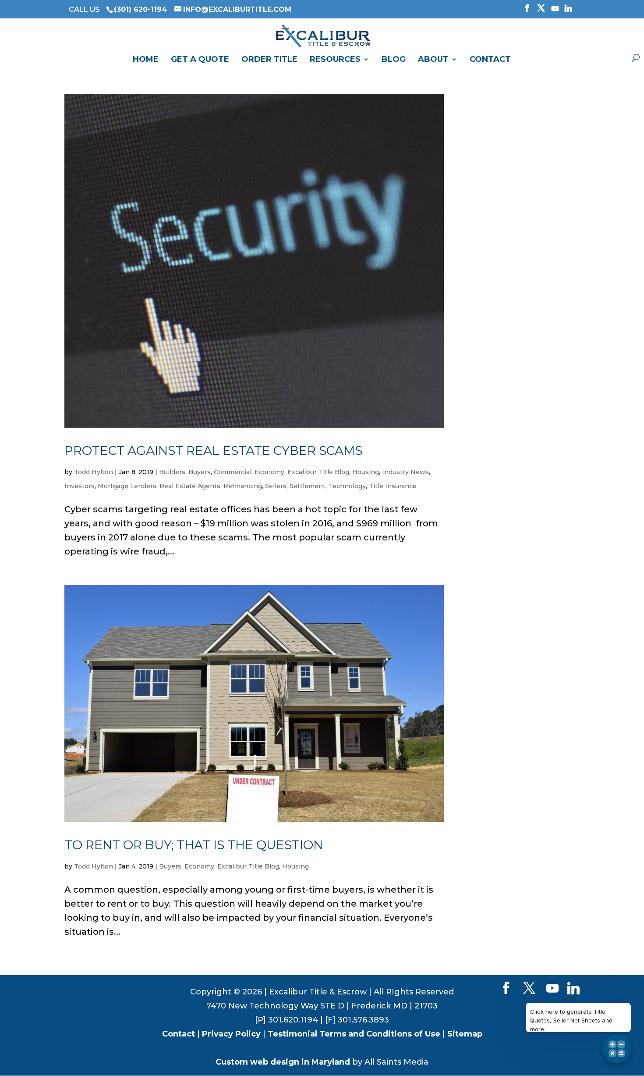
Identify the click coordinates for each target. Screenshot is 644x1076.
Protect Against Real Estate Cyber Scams (213, 450)
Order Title (269, 60)
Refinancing (242, 486)
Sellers (276, 486)
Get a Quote (200, 60)
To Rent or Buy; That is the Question (193, 844)
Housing (365, 472)
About (433, 60)
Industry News (405, 472)
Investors (79, 486)
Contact (490, 60)
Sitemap (464, 1034)
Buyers (199, 472)
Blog (394, 60)
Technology (347, 486)
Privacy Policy (231, 1034)
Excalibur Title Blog (318, 472)
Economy (269, 472)
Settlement (308, 486)
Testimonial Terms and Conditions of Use (354, 1034)
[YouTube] (555, 11)
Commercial (232, 472)
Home (146, 60)
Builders (172, 472)
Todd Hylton (93, 472)
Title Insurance (393, 486)
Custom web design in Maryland (283, 1062)
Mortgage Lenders (127, 486)
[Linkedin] (568, 11)
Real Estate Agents (189, 486)
